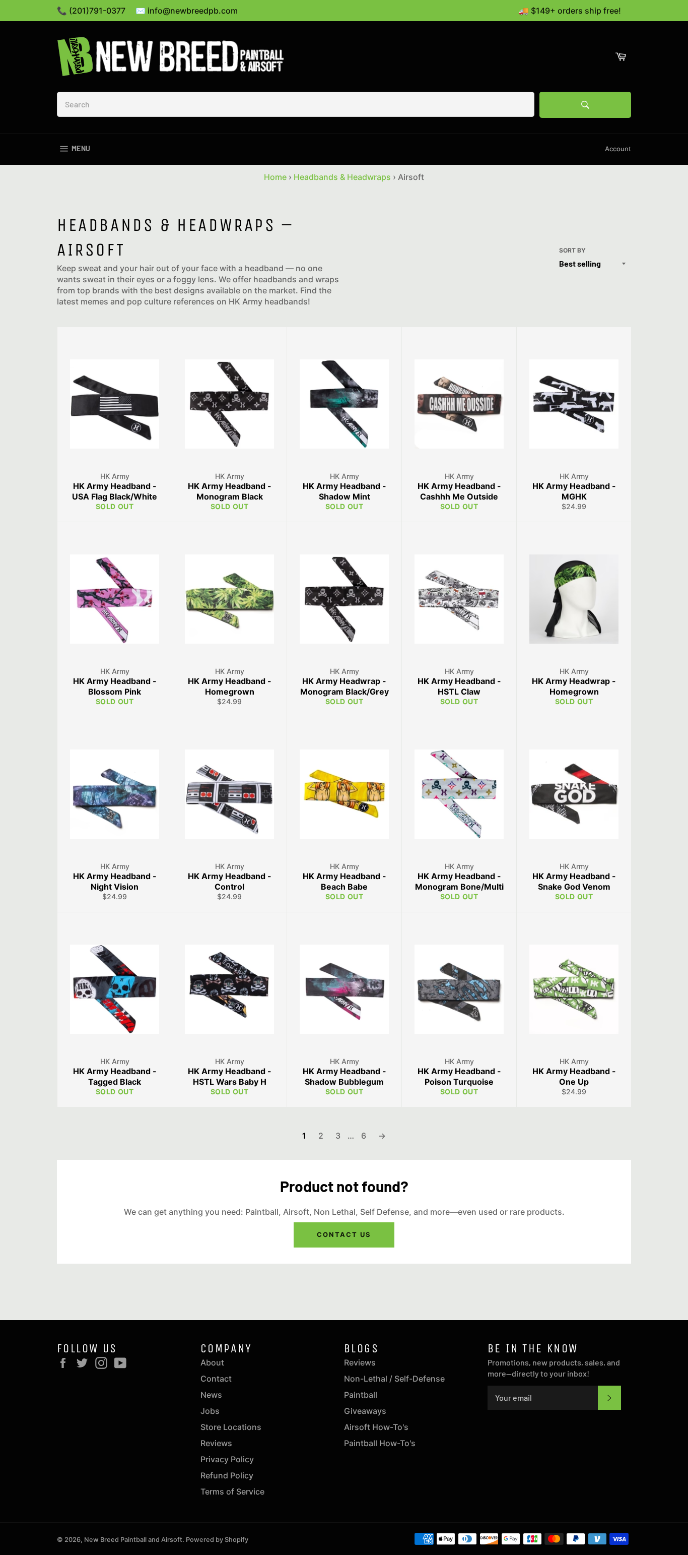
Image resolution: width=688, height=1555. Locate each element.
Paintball (360, 1395)
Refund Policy (226, 1475)
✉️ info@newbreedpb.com (186, 11)
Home (275, 177)
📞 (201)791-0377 (91, 11)
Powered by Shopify (217, 1539)
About (212, 1362)
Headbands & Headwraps (342, 177)
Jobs (210, 1411)
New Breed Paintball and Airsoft (133, 1539)
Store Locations (230, 1427)
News (211, 1395)
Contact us (344, 1234)
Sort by (572, 250)
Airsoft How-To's (376, 1427)
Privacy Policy (227, 1459)
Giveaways (365, 1411)
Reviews (216, 1443)
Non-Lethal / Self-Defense (394, 1379)
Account (618, 149)
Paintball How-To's (380, 1443)
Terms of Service (232, 1491)
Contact (216, 1379)
